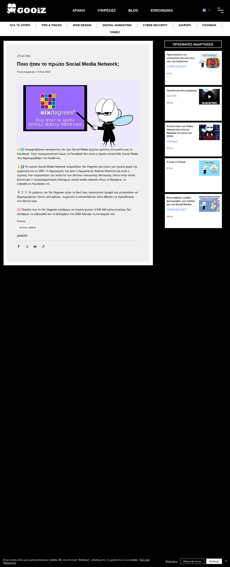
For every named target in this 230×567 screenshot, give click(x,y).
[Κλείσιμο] (226, 561)
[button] (106, 10)
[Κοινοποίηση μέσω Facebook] (18, 246)
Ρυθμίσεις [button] (172, 561)
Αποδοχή (214, 561)
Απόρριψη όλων (192, 561)
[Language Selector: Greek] (206, 10)
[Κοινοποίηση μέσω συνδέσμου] (43, 246)
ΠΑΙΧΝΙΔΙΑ (172, 141)
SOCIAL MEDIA (27, 227)
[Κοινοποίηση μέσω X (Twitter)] (26, 246)
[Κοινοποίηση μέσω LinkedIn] (35, 246)
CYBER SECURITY (177, 66)
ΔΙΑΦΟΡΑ (22, 235)
